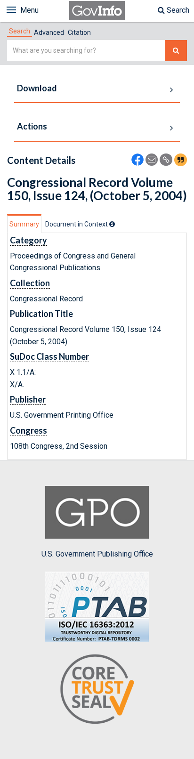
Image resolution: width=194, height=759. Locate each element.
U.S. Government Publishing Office (97, 553)
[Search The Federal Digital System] (176, 50)
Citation (79, 32)
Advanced (49, 32)
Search (177, 10)
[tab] (19, 31)
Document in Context (77, 224)
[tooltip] (112, 224)
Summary (24, 224)
